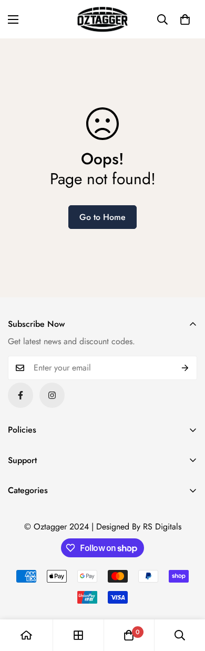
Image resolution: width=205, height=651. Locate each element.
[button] (185, 19)
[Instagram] (52, 395)
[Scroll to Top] (186, 595)
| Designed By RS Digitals (136, 526)
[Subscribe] (185, 368)
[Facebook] (20, 395)
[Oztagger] (102, 19)
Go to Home (102, 217)
